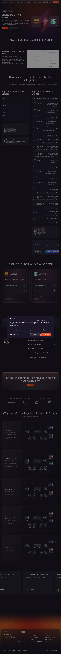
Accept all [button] (46, 334)
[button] (14, 334)
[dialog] (30, 327)
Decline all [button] (35, 334)
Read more (16, 325)
